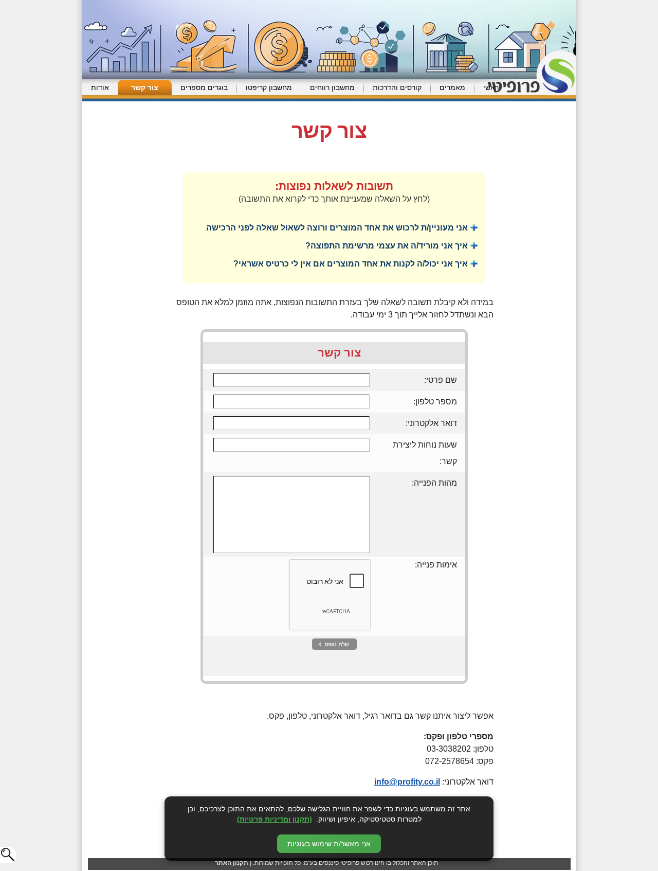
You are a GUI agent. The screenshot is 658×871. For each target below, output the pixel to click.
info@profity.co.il (407, 781)
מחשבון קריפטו (269, 87)
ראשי (491, 87)
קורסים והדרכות (397, 87)
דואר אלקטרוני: (431, 423)
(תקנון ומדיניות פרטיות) (274, 819)
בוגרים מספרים (204, 87)
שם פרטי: (440, 380)
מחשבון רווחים (332, 87)
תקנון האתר (231, 862)
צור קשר (144, 87)
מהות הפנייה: (434, 482)
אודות (100, 87)
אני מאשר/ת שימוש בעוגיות (329, 844)
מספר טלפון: (435, 401)
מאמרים (452, 87)
